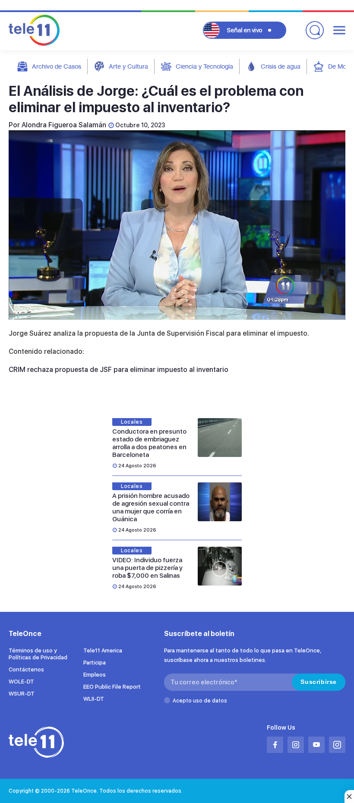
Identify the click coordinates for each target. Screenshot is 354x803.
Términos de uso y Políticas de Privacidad (38, 654)
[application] (177, 225)
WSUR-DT (22, 693)
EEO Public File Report (112, 686)
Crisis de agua (280, 66)
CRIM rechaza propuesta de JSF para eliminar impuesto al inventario (118, 369)
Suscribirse (318, 681)
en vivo (244, 30)
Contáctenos (26, 669)
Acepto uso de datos (200, 701)
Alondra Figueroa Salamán (64, 125)
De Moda (340, 66)
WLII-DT (93, 699)
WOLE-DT (21, 681)
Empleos (94, 674)
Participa (94, 662)
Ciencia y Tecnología (204, 66)
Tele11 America (102, 650)
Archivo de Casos (56, 66)
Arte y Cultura (128, 66)
